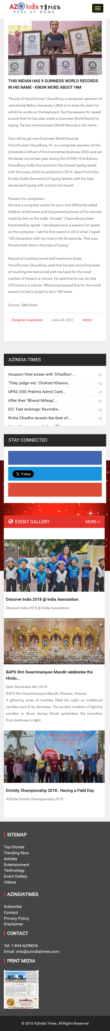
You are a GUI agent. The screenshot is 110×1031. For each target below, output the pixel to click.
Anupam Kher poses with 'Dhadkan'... (41, 374)
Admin (87, 320)
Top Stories (14, 846)
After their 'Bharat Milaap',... (33, 400)
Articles (10, 858)
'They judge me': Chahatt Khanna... (39, 382)
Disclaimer (13, 924)
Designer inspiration (27, 320)
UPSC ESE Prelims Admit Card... (36, 391)
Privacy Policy (16, 918)
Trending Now (16, 852)
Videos (10, 882)
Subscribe (13, 906)
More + (92, 521)
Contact (11, 912)
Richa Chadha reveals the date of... (39, 417)
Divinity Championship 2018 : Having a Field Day (50, 790)
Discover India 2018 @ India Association (42, 599)
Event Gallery (15, 876)
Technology (14, 870)
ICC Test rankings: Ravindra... (34, 409)
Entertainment (16, 864)
